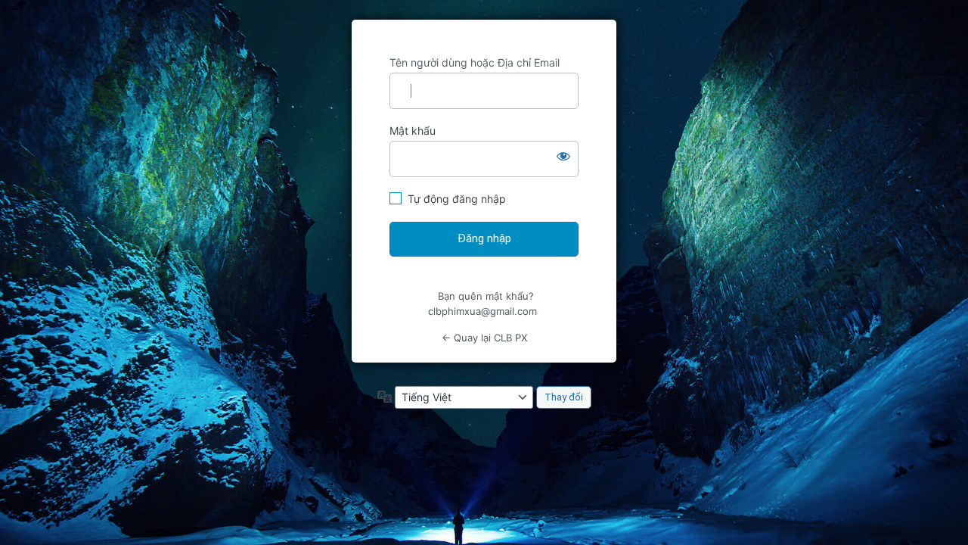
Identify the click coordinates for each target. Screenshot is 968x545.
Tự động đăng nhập (457, 198)
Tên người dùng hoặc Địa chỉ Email (474, 62)
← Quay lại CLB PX (484, 338)
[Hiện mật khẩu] (563, 156)
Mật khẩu (412, 130)
